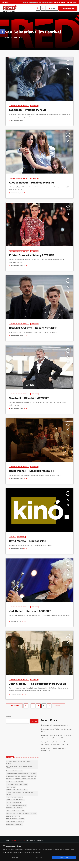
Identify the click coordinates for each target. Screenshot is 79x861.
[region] (39, 852)
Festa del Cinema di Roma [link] (14, 782)
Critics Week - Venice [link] (29, 779)
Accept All (64, 857)
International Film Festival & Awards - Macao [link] (19, 793)
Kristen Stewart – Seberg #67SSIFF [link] (31, 255)
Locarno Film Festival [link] (13, 802)
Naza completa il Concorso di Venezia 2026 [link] (55, 725)
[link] (2, 31)
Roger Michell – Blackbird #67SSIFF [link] (31, 470)
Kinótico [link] (12, 537)
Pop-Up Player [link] (68, 8)
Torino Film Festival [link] (13, 816)
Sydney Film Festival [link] (30, 813)
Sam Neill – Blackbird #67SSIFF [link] (29, 398)
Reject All (39, 857)
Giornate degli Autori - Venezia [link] (16, 790)
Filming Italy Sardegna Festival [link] (16, 784)
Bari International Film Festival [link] (17, 773)
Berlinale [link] (33, 773)
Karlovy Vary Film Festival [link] (15, 800)
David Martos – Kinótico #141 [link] (27, 541)
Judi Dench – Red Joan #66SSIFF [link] (30, 611)
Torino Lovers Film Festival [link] (15, 819)
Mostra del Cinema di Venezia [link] (16, 805)
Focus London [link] (11, 787)
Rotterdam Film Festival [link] (14, 808)
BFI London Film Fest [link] (13, 776)
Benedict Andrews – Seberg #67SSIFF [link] (33, 328)
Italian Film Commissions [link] (14, 797)
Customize (14, 857)
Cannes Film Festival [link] (13, 779)
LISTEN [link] (5, 2)
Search (8, 717)
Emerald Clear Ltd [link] (18, 840)
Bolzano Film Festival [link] (28, 776)
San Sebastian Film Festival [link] (19, 105)
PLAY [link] (52, 8)
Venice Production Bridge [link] (15, 822)
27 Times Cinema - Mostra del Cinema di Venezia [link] (19, 762)
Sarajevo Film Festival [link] (13, 813)
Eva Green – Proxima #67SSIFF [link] (28, 109)
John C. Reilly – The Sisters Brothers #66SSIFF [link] (38, 683)
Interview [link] (34, 105)
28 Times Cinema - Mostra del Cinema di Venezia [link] (19, 767)
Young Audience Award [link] (14, 824)
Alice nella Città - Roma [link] (14, 771)
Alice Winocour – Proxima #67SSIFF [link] (32, 182)
